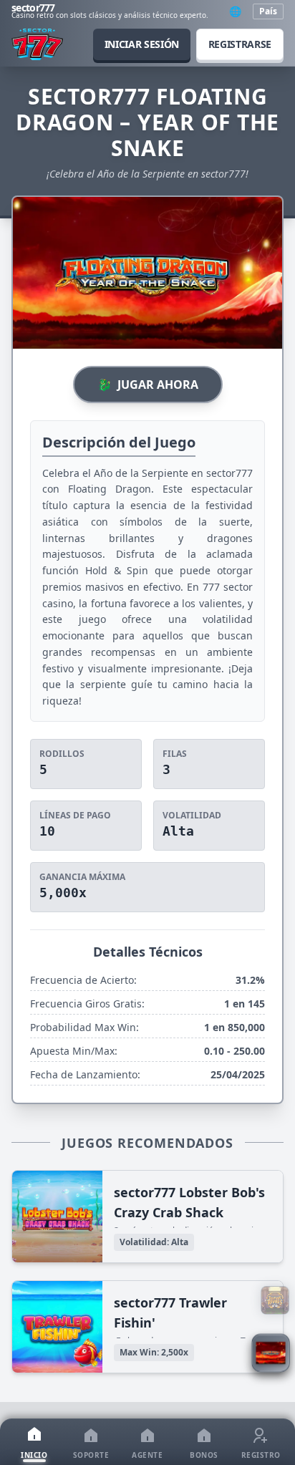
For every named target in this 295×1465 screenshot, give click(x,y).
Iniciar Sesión (142, 44)
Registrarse (239, 44)
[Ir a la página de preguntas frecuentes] (275, 1300)
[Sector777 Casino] (37, 44)
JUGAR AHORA (147, 384)
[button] (270, 1354)
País (268, 11)
